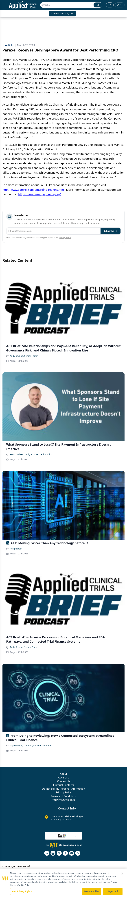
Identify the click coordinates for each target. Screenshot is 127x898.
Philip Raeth (16, 548)
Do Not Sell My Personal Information (63, 788)
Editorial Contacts (63, 785)
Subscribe (109, 230)
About (63, 774)
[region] (63, 883)
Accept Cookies (91, 891)
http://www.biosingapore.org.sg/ (39, 194)
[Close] (122, 873)
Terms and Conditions (63, 796)
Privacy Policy (63, 792)
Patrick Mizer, (17, 454)
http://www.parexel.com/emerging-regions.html (33, 189)
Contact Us (63, 781)
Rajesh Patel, (16, 745)
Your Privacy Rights (63, 800)
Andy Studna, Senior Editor (24, 355)
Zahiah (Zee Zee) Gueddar (37, 745)
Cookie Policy (24, 885)
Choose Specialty (60, 13)
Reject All (113, 891)
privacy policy (65, 237)
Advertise (63, 777)
